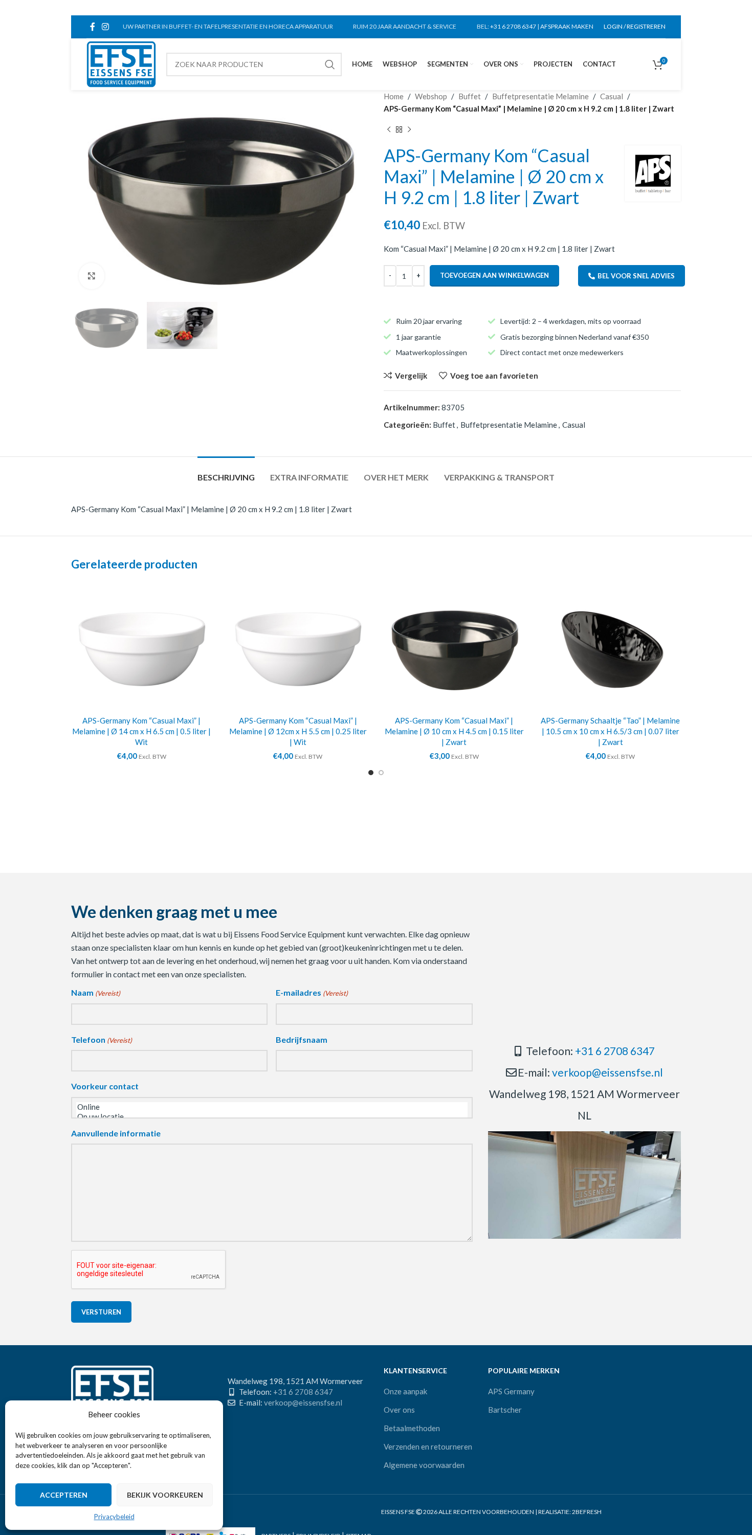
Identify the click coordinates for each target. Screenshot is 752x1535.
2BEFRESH (587, 1512)
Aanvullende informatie (116, 1133)
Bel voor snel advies (636, 276)
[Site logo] (121, 63)
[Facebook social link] (92, 26)
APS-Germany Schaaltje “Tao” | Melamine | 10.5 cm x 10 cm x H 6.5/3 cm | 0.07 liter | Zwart (610, 731)
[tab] (226, 472)
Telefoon (101, 1039)
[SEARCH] (330, 64)
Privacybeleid (114, 1516)
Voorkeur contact (105, 1086)
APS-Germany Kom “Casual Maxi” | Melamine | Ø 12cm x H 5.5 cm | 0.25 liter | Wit (298, 731)
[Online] (272, 1107)
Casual (611, 96)
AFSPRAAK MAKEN (566, 26)
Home (394, 96)
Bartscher (505, 1409)
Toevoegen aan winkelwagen (494, 275)
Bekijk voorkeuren (165, 1494)
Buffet (469, 96)
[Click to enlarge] (91, 276)
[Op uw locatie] (272, 1117)
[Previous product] (389, 130)
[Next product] (409, 130)
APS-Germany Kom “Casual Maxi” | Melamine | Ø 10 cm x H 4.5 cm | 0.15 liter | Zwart (454, 731)
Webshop (431, 96)
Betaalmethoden (412, 1428)
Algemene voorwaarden (424, 1465)
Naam (95, 992)
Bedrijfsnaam (301, 1039)
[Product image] (141, 647)
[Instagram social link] (105, 26)
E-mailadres (312, 992)
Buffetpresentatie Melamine (540, 96)
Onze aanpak (405, 1391)
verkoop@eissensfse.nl (607, 1072)
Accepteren (63, 1494)
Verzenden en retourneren (428, 1446)
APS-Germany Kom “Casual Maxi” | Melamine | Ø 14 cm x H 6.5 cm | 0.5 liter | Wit (141, 731)
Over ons (399, 1409)
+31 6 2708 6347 (513, 26)
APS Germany (511, 1391)
